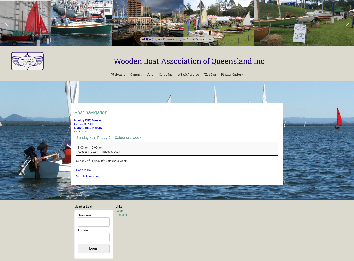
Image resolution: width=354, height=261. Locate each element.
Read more (83, 169)
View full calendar (87, 176)
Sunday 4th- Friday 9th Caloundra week (108, 138)
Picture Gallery (232, 74)
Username (84, 215)
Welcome (118, 74)
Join (150, 74)
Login (120, 210)
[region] (177, 23)
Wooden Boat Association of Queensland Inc (189, 61)
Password (84, 230)
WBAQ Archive (188, 74)
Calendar (165, 74)
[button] (6, 23)
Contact (136, 74)
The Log (210, 74)
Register (121, 214)
